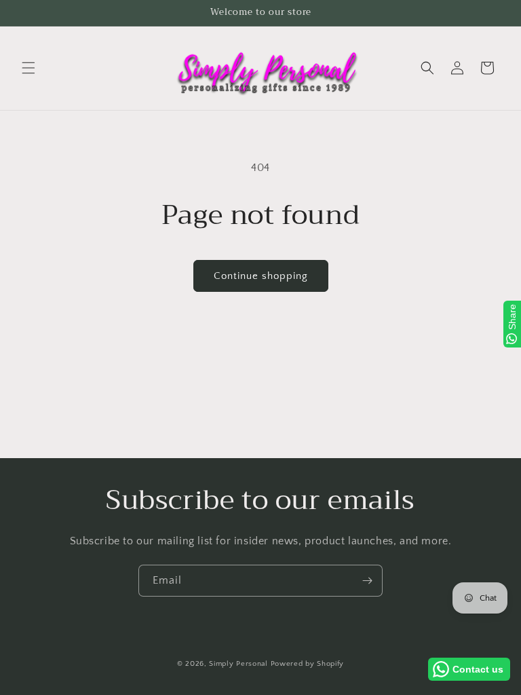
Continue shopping (261, 276)
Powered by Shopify (308, 664)
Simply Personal (238, 664)
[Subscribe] (367, 581)
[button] (28, 68)
